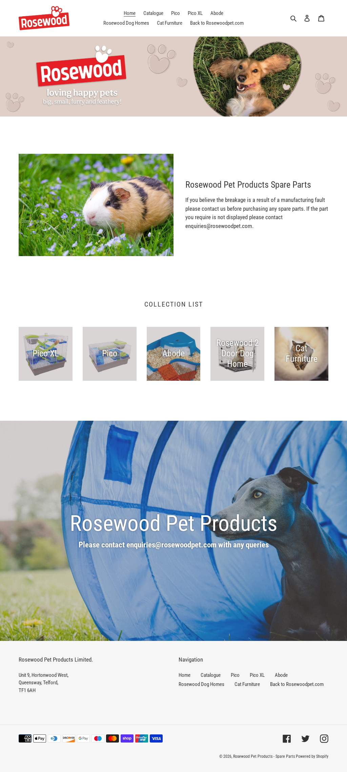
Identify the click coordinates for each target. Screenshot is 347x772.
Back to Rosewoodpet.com (297, 684)
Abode (281, 675)
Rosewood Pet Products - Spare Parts (264, 756)
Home (184, 675)
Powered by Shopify (312, 756)
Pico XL (257, 675)
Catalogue (211, 675)
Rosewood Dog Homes (201, 684)
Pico (235, 675)
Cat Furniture (247, 684)
